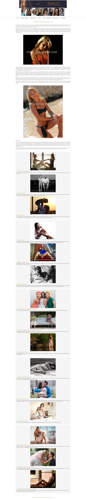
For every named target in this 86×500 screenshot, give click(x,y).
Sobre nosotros (56, 17)
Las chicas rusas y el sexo (22, 284)
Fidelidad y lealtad (20, 240)
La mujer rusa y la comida (22, 421)
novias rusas (19, 32)
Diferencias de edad (21, 193)
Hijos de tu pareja (20, 215)
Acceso (39, 17)
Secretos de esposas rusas (22, 399)
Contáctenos (62, 17)
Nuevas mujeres (33, 17)
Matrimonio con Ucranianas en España (25, 467)
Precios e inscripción (47, 17)
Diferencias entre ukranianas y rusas (24, 171)
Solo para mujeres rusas (22, 352)
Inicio (18, 17)
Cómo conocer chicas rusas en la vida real (25, 445)
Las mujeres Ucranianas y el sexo (24, 377)
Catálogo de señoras (24, 17)
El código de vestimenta (22, 262)
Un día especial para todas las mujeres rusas (26, 309)
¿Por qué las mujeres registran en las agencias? (27, 489)
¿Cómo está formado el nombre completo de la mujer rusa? (29, 330)
